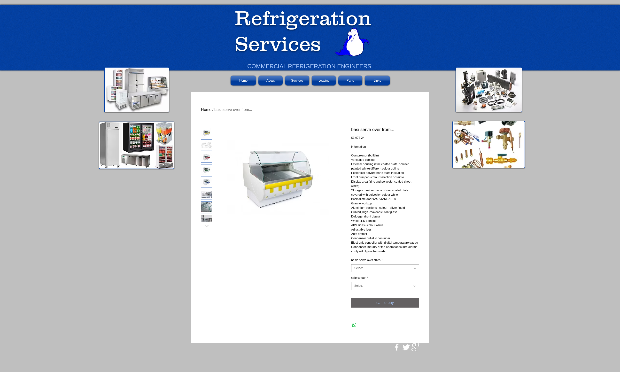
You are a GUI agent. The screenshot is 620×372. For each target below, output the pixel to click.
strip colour (359, 277)
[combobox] (385, 268)
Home (206, 110)
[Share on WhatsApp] (354, 325)
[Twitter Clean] (406, 347)
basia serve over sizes (367, 260)
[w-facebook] (396, 347)
